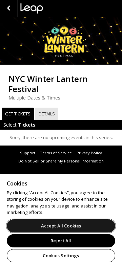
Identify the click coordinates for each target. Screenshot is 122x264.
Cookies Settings (61, 255)
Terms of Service (56, 152)
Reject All (60, 241)
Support (27, 152)
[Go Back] (8, 8)
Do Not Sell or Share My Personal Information (61, 160)
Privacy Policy (89, 152)
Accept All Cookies (61, 226)
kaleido (54, 8)
